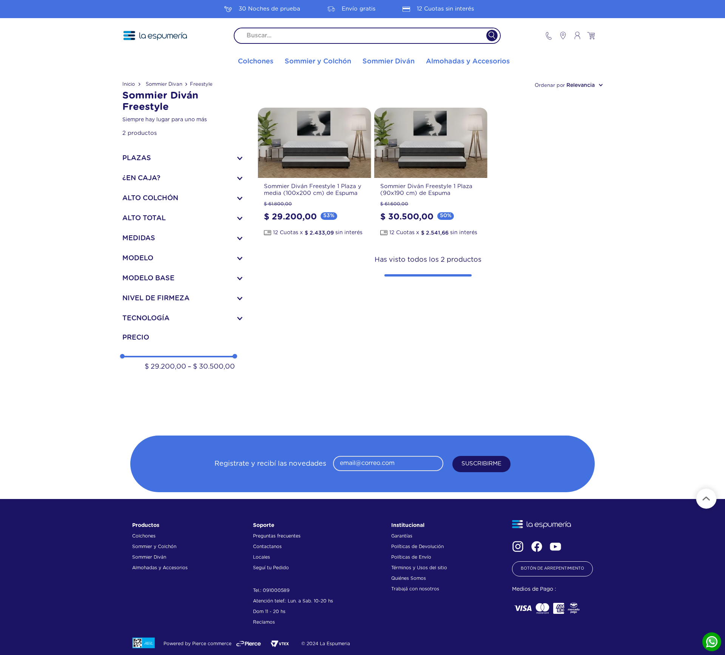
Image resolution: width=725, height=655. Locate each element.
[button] (182, 158)
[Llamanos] (548, 36)
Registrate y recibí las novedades (270, 463)
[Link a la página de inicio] (131, 84)
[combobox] (367, 36)
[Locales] (559, 35)
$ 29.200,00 (165, 366)
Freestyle (201, 84)
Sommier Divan (164, 84)
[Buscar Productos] (487, 35)
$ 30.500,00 (211, 366)
